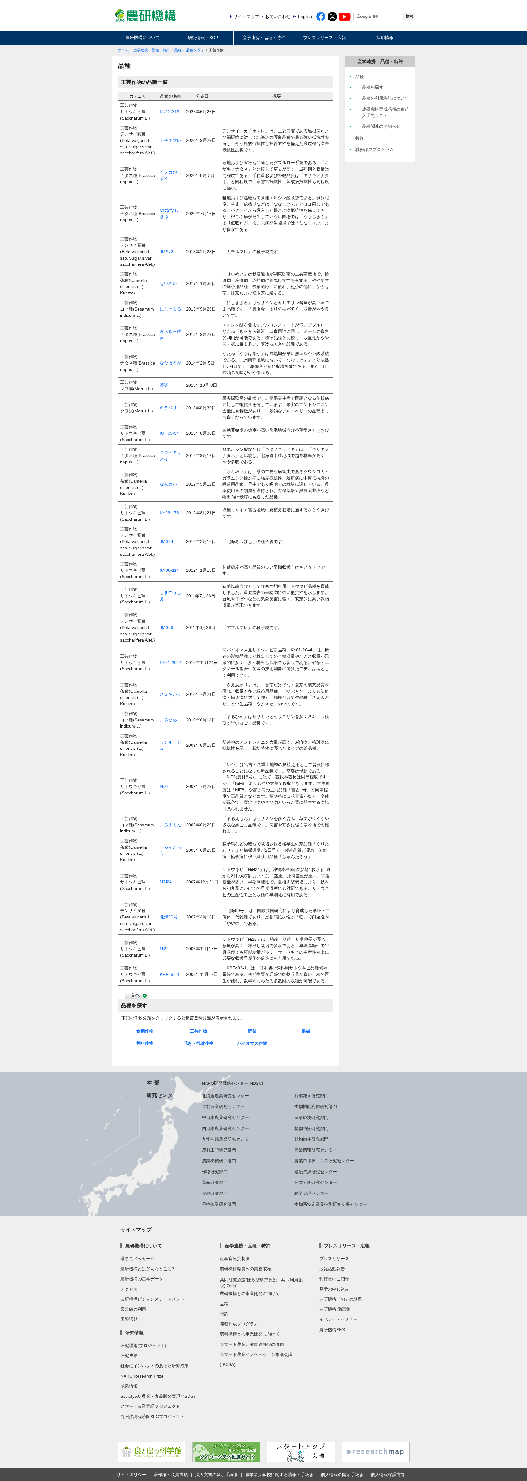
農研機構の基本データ (141, 1278)
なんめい (168, 484)
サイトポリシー (131, 1474)
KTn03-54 (169, 433)
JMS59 (166, 627)
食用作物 (144, 1031)
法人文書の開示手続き (216, 1474)
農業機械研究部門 (219, 1160)
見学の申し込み (334, 1289)
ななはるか (170, 363)
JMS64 (166, 541)
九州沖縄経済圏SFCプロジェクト (152, 1416)
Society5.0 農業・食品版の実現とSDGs (158, 1396)
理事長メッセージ (137, 1258)
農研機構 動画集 (334, 1309)
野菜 (252, 1031)
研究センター (162, 1095)
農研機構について (142, 37)
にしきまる (170, 309)
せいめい (168, 283)
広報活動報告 (332, 1268)
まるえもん (170, 824)
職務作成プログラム (239, 1323)
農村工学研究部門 (219, 1150)
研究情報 (134, 1332)
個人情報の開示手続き (342, 1474)
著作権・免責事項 (171, 1474)
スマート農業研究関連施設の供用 (252, 1344)
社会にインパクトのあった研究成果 (154, 1365)
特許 (224, 1313)
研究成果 (129, 1355)
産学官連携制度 (235, 1258)
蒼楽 (164, 385)
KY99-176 (169, 512)
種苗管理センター (311, 1193)
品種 (178, 50)
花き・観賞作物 (198, 1043)
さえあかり (170, 694)
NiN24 (166, 881)
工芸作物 (198, 1031)
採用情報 (384, 37)
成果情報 (129, 1386)
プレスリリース (334, 1258)
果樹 (306, 1031)
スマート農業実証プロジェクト (150, 1406)
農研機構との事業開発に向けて (250, 1293)
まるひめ (168, 719)
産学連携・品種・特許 (263, 37)
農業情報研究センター (315, 1150)
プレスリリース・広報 (324, 37)
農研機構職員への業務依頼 (245, 1268)
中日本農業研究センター (225, 1117)
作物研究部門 (215, 1171)
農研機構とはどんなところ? (147, 1268)
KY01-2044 (170, 662)
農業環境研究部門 (311, 1117)
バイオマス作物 (252, 1043)
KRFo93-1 (170, 974)
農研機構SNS (332, 1329)
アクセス (129, 1289)
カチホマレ (170, 140)
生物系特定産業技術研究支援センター (330, 1204)
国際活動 (129, 1319)
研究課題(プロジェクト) (143, 1345)
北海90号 (168, 917)
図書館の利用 (133, 1309)
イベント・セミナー (338, 1319)
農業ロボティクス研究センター (324, 1160)
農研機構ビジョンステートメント (152, 1299)
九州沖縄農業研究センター (227, 1139)
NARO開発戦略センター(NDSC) (232, 1083)
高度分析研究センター (315, 1182)
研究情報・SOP (203, 37)
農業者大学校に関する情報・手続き (279, 1474)
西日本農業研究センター (225, 1128)
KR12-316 (169, 111)
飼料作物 (144, 1043)
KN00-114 (169, 570)
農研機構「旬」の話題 (340, 1299)
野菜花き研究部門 (311, 1095)
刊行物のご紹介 (334, 1278)
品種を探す (195, 50)
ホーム (123, 50)
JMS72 (166, 251)
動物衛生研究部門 (311, 1139)
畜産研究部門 (215, 1182)
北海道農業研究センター (225, 1095)
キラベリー (170, 407)
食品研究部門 (215, 1193)
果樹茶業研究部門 (219, 1204)
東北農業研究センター (223, 1106)
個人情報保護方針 (388, 1474)
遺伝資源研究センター (315, 1171)
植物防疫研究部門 (311, 1128)
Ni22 (164, 948)
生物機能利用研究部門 (315, 1106)
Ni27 (164, 786)
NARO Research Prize (141, 1376)
